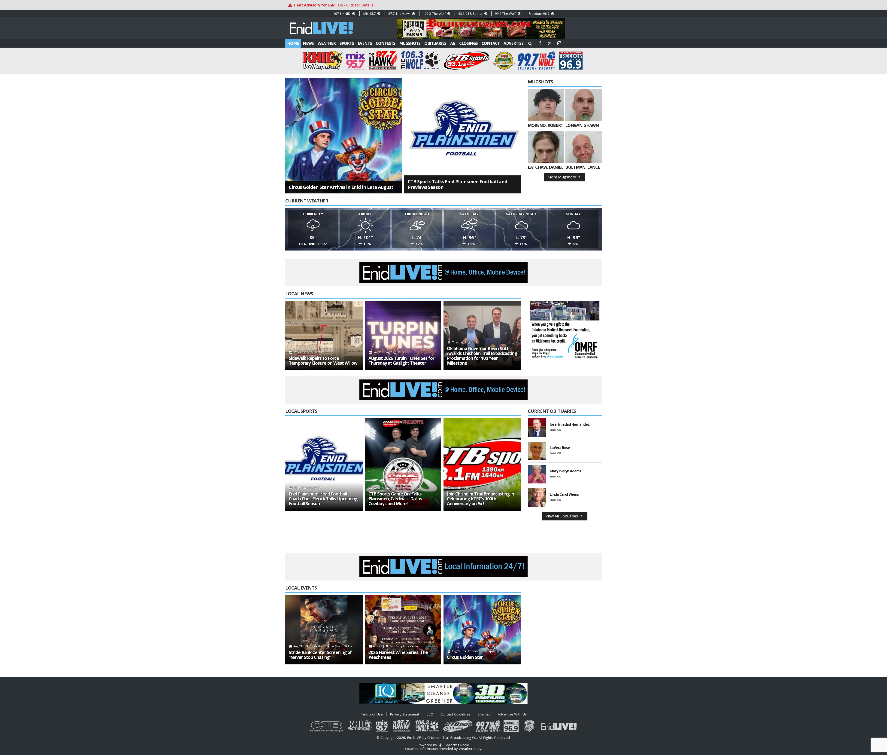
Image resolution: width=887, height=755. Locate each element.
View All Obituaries (562, 516)
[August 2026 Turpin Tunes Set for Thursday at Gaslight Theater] (403, 335)
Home (293, 43)
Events (365, 43)
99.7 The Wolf (506, 13)
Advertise (513, 43)
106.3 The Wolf (435, 13)
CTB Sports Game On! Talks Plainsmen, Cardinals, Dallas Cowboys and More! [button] (395, 499)
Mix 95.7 (370, 13)
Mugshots (409, 43)
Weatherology (470, 748)
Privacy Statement (404, 714)
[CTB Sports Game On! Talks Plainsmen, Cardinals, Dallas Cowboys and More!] (403, 464)
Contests (385, 43)
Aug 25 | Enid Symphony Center (395, 646)
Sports (347, 43)
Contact (491, 43)
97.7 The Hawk (399, 13)
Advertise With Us (512, 714)
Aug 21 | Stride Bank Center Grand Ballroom (324, 646)
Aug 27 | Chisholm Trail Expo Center (477, 651)
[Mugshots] (546, 105)
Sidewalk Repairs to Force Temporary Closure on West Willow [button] (323, 361)
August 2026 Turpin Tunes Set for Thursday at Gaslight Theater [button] (401, 361)
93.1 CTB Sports (470, 13)
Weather (327, 43)
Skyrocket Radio (456, 745)
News (308, 43)
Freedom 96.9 (539, 13)
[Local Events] (324, 629)
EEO (429, 714)
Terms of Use (372, 714)
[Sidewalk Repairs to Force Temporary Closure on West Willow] (324, 335)
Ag (452, 43)
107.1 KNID (342, 13)
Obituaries (435, 43)
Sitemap (484, 714)
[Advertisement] (481, 28)
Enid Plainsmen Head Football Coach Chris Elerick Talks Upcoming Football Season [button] (323, 499)
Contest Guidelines (455, 714)
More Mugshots (562, 177)
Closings (468, 43)
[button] (530, 43)
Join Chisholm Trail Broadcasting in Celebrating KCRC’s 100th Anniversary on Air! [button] (480, 499)
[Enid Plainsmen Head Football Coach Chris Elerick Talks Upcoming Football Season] (324, 464)
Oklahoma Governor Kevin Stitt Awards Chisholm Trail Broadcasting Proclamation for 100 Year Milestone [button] (482, 356)
